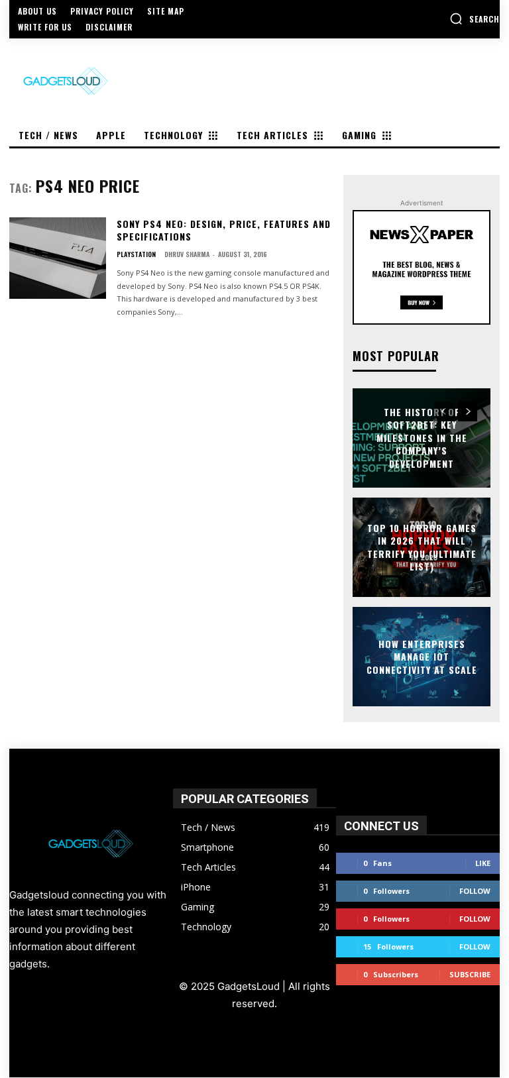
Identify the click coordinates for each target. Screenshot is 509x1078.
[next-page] (467, 411)
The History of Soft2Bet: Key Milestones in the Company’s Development (421, 437)
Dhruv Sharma (186, 254)
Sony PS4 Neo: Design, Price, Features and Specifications (224, 230)
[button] (474, 18)
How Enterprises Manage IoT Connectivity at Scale (422, 656)
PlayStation (136, 254)
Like (482, 863)
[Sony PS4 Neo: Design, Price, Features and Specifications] (57, 258)
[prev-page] (443, 411)
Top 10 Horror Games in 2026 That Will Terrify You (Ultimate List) (422, 546)
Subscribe (469, 974)
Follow (474, 891)
